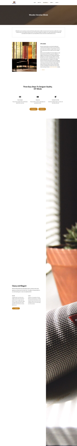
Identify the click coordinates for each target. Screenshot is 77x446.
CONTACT (56, 2)
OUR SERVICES (45, 2)
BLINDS (51, 2)
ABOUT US (39, 2)
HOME (35, 2)
